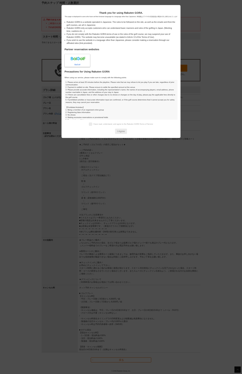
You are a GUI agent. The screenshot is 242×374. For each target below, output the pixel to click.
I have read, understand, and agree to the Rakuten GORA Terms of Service (123, 124)
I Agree (121, 131)
